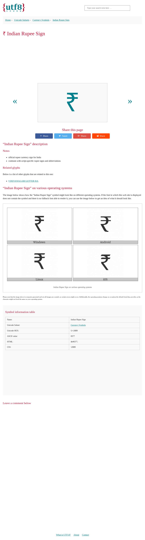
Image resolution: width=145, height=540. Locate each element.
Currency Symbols (41, 20)
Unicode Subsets (21, 20)
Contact (85, 535)
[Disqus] (72, 443)
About (76, 535)
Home (8, 20)
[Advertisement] (72, 60)
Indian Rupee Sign (61, 20)
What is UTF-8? (63, 535)
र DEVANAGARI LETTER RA (23, 181)
